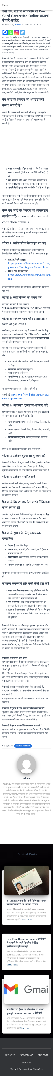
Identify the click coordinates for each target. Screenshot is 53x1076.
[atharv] (26, 763)
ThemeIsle (38, 1069)
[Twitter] (22, 32)
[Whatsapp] (10, 32)
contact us (10, 1055)
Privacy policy (26, 1055)
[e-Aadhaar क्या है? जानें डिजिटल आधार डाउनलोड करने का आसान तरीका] (26, 880)
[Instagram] (16, 32)
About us (26, 1062)
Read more (26, 919)
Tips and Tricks (23, 746)
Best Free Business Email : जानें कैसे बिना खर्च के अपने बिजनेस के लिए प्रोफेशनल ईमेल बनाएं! (26, 943)
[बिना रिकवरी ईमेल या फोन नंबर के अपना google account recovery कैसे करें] (26, 989)
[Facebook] (5, 32)
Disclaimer (43, 1055)
